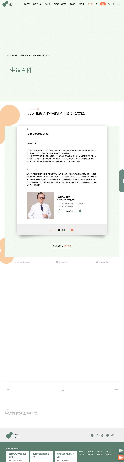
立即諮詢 (121, 450)
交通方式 (81, 454)
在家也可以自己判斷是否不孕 (69, 356)
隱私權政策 (109, 454)
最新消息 (81, 4)
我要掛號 (121, 457)
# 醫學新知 (67, 246)
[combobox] (117, 3)
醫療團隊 (99, 452)
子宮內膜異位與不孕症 (67, 363)
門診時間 (108, 452)
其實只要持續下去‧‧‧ (68, 370)
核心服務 (47, 4)
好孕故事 (72, 4)
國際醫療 (56, 4)
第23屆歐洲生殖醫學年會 (68, 376)
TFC (7, 55)
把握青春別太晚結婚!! (22, 413)
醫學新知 (23, 55)
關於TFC (27, 4)
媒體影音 (99, 454)
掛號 (103, 4)
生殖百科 (14, 55)
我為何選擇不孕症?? (66, 350)
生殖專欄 (63, 4)
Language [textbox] (118, 4)
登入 (97, 4)
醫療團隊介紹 (37, 4)
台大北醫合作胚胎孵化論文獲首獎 (39, 55)
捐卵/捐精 (90, 4)
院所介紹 (81, 452)
